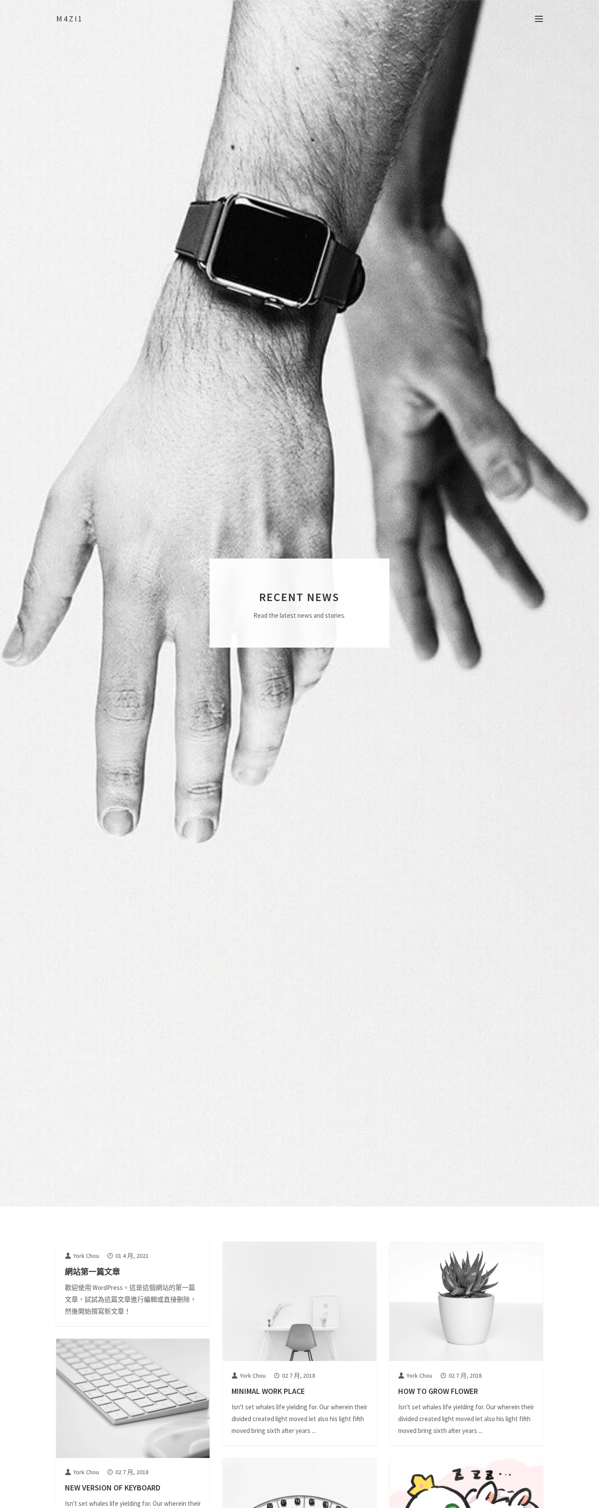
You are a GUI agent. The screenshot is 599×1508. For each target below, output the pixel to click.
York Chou (86, 1256)
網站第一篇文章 (92, 1271)
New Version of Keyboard (112, 1488)
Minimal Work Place (268, 1391)
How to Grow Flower (438, 1391)
